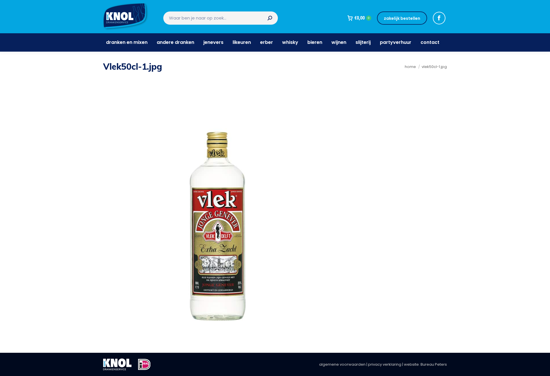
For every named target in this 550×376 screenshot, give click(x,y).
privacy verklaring (384, 364)
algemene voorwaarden (342, 364)
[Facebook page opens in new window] (439, 18)
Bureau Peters (434, 364)
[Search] (270, 18)
